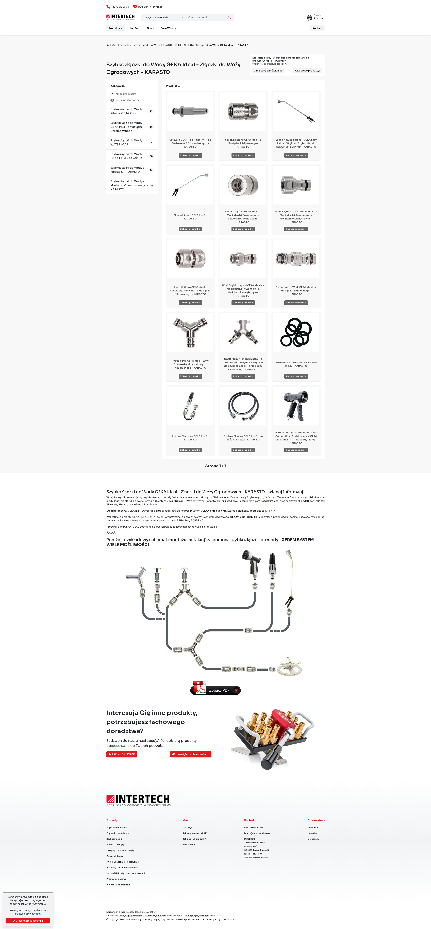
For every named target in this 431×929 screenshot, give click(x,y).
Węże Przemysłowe (116, 827)
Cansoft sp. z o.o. (230, 919)
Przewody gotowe (116, 879)
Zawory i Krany (114, 856)
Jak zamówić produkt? (195, 833)
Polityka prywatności (130, 915)
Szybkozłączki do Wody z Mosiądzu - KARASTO (127, 170)
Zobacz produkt (189, 155)
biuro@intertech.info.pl (150, 7)
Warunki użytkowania (154, 915)
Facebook (312, 827)
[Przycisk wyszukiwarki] (229, 17)
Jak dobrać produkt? (194, 839)
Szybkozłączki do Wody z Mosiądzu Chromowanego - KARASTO (129, 185)
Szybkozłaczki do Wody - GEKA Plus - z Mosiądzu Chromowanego (127, 127)
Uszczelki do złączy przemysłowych (125, 873)
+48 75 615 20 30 (120, 7)
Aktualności (189, 844)
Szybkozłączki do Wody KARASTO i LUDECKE (159, 45)
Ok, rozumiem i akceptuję (28, 920)
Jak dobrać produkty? (307, 70)
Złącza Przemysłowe (117, 833)
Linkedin (312, 833)
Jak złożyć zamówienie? (268, 70)
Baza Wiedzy (168, 28)
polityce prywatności (27, 913)
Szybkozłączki (120, 45)
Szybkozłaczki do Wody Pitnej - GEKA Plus (126, 111)
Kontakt (317, 28)
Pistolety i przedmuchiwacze (122, 867)
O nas (150, 28)
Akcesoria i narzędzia (118, 884)
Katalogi (135, 28)
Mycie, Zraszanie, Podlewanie (122, 862)
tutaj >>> (270, 510)
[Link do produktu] (190, 111)
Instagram (313, 839)
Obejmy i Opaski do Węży (120, 850)
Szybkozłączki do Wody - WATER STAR (127, 142)
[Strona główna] (120, 16)
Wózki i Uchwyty (115, 844)
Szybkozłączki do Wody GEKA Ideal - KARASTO (126, 156)
